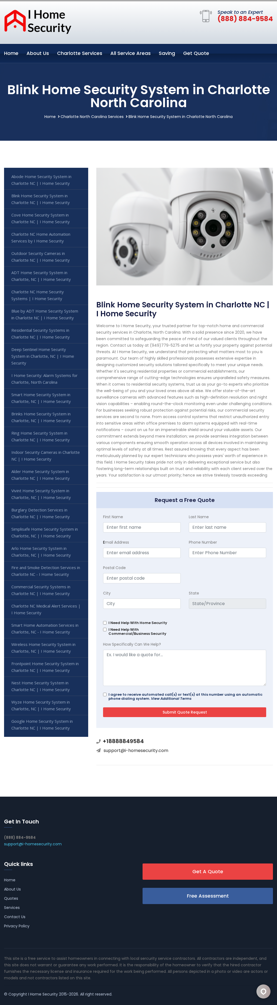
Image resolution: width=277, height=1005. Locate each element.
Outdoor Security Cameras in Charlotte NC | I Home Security (40, 257)
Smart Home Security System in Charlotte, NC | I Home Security (41, 398)
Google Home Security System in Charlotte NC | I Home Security (42, 724)
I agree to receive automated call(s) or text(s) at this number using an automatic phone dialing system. (185, 696)
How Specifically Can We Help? (132, 644)
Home (11, 53)
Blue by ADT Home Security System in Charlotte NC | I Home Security (44, 314)
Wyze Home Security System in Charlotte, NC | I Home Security (41, 705)
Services (12, 907)
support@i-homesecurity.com (136, 750)
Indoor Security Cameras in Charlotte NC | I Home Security (45, 455)
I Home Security (43, 994)
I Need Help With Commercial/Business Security (137, 632)
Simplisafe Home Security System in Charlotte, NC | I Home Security (44, 532)
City (107, 593)
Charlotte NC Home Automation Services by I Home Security (40, 237)
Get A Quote (207, 871)
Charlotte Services (79, 53)
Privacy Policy (16, 926)
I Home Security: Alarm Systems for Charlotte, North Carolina (44, 379)
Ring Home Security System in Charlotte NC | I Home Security (40, 436)
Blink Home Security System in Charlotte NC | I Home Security (40, 199)
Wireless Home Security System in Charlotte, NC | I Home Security (43, 648)
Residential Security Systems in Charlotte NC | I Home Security (40, 333)
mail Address (116, 542)
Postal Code (114, 567)
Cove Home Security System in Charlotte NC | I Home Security (40, 218)
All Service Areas (130, 53)
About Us (38, 53)
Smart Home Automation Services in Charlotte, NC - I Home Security (44, 628)
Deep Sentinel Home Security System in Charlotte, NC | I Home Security (42, 356)
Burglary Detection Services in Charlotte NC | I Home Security (40, 513)
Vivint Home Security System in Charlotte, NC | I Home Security (41, 494)
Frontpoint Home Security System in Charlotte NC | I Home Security (45, 667)
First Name (113, 517)
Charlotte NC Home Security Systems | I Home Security (37, 295)
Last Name (199, 517)
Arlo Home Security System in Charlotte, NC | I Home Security (41, 552)
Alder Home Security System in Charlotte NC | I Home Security (40, 475)
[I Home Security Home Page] (38, 21)
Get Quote (196, 53)
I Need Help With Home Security (137, 623)
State (194, 593)
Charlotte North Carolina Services (92, 116)
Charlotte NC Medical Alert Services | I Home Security (46, 609)
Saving (167, 53)
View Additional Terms (171, 698)
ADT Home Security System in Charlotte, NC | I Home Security (41, 276)
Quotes (11, 898)
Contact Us (14, 916)
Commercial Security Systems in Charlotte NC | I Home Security (40, 590)
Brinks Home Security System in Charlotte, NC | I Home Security (41, 417)
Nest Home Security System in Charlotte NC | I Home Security (40, 686)
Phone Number (203, 542)
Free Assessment (208, 895)
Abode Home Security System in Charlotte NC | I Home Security (41, 180)
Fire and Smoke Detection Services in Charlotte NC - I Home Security (45, 571)
